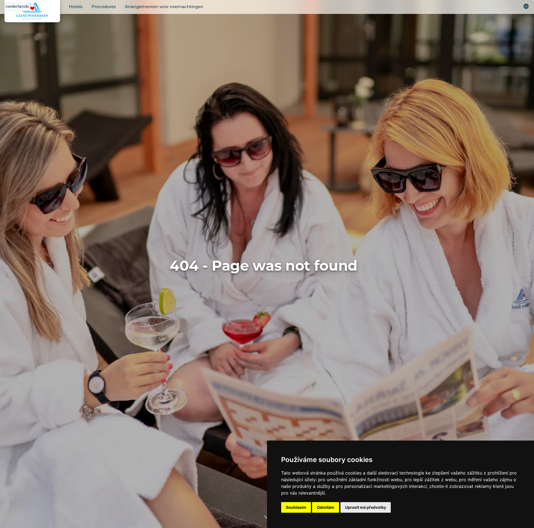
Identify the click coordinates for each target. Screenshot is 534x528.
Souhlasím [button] (296, 507)
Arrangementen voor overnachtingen (164, 7)
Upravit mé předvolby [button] (365, 507)
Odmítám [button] (325, 507)
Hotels (76, 7)
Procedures (104, 7)
